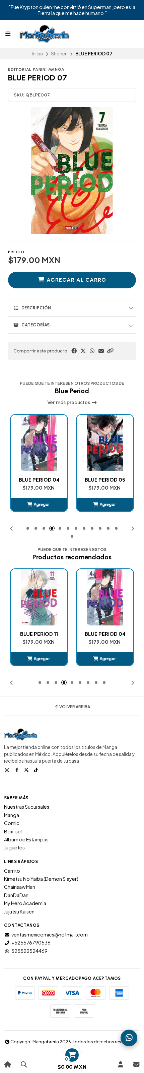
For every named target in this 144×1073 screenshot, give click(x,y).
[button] (110, 350)
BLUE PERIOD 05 (105, 480)
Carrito (12, 870)
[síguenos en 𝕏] (27, 769)
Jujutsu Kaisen (19, 911)
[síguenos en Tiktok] (37, 769)
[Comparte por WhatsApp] (92, 350)
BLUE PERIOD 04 (39, 480)
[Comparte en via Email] (101, 350)
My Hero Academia (25, 903)
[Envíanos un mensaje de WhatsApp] (129, 1038)
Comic (11, 823)
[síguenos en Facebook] (17, 769)
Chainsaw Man (19, 886)
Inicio (37, 53)
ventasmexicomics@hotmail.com (49, 934)
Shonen (59, 53)
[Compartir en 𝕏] (83, 350)
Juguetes (14, 847)
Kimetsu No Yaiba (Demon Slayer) (41, 878)
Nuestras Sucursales (26, 806)
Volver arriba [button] (74, 707)
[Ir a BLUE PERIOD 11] (39, 597)
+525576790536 (31, 942)
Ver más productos (69, 402)
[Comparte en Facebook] (74, 350)
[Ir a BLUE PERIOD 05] (105, 443)
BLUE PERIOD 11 (39, 634)
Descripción (36, 307)
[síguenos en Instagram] (7, 769)
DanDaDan (16, 895)
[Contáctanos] (136, 1064)
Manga (11, 815)
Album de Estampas (26, 839)
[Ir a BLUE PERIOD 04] (39, 443)
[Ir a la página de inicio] (8, 1064)
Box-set (13, 831)
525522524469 (29, 951)
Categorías (35, 324)
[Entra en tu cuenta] (120, 1064)
